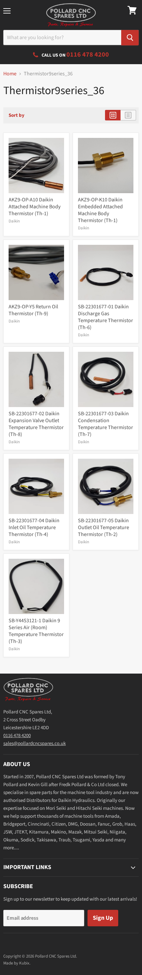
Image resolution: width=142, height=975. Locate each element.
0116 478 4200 (17, 735)
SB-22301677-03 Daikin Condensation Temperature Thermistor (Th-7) (105, 424)
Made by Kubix (16, 963)
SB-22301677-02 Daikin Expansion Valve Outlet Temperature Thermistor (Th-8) (36, 424)
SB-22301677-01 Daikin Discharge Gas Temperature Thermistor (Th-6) (105, 317)
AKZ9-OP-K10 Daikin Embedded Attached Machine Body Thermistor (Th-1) (100, 210)
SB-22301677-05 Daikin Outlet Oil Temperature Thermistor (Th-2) (103, 527)
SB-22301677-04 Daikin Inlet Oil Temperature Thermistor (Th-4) (34, 527)
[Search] (130, 37)
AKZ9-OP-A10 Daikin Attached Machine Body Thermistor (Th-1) (34, 206)
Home (10, 74)
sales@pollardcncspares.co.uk (34, 743)
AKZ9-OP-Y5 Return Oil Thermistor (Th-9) (33, 310)
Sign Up (103, 918)
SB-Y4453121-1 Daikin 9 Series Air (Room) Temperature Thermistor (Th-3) (36, 631)
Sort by (16, 115)
